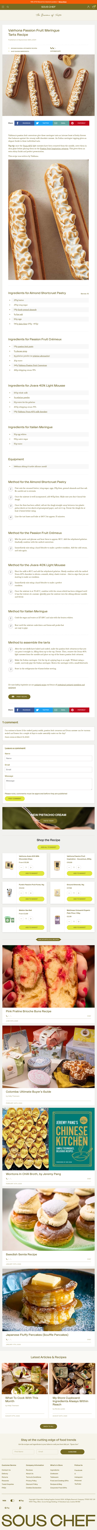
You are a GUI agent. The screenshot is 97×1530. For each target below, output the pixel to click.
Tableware (54, 1477)
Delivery (5, 1474)
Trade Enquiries (8, 1484)
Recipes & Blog (56, 1484)
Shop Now (62, 2)
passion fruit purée (25, 346)
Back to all (48, 1426)
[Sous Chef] (48, 6)
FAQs (4, 1488)
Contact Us (6, 1470)
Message (9, 776)
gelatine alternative (41, 356)
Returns (5, 1477)
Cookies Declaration (33, 1488)
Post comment (14, 798)
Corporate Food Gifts (58, 1488)
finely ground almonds (27, 310)
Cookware (54, 1474)
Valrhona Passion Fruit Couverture (32, 365)
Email (7, 765)
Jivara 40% (27, 146)
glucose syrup (21, 351)
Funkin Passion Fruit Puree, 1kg (31, 885)
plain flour (23, 324)
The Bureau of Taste (48, 15)
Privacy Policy (31, 1481)
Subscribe (72, 1452)
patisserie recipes (40, 685)
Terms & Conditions (33, 1477)
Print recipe (22, 696)
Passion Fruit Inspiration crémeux (54, 148)
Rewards (5, 1481)
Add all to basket (48, 847)
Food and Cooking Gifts (59, 1481)
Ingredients (54, 1470)
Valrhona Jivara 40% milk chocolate (32, 412)
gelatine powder (23, 397)
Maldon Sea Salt (25, 910)
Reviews (29, 1470)
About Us (29, 1474)
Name (7, 754)
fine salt (19, 314)
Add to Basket (32, 873)
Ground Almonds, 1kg (75, 885)
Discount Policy (32, 1484)
